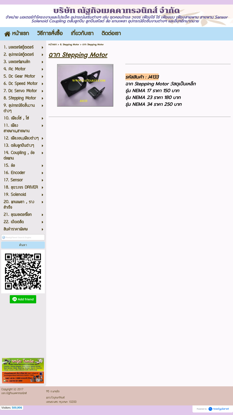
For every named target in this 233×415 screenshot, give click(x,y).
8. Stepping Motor (69, 44)
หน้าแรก (52, 44)
